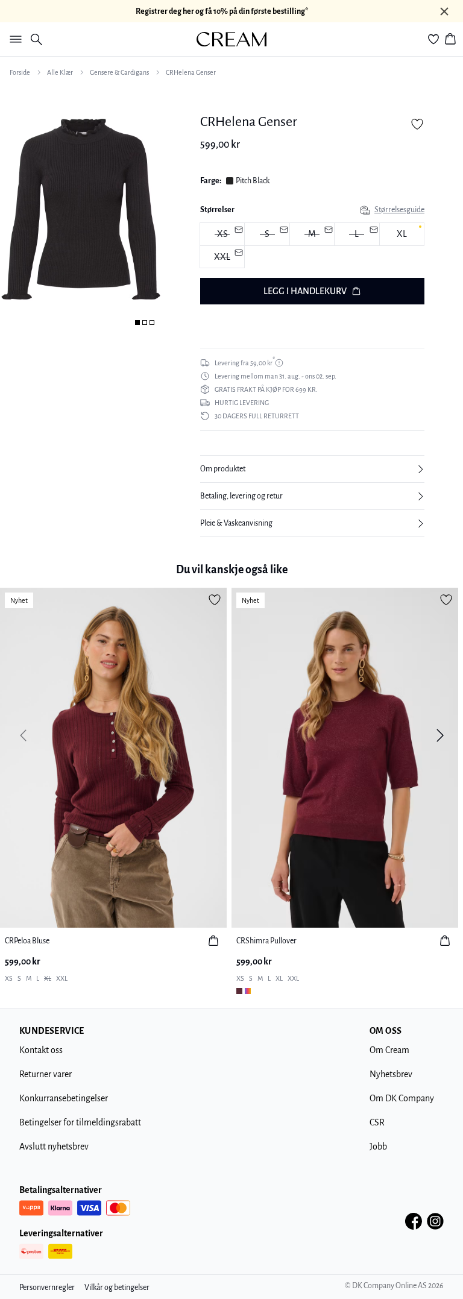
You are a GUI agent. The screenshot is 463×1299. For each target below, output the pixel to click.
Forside (20, 72)
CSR (377, 1122)
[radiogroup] (312, 245)
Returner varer (45, 1074)
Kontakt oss (41, 1050)
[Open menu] (13, 39)
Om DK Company (402, 1098)
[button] (312, 469)
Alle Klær (60, 72)
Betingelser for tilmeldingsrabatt (80, 1122)
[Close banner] (444, 11)
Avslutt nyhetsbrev (54, 1146)
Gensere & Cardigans (119, 72)
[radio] (402, 234)
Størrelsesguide (399, 210)
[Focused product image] (81, 209)
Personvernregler (47, 1287)
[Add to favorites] (417, 124)
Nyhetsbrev (391, 1074)
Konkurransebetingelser (63, 1098)
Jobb (378, 1146)
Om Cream (389, 1050)
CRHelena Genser (191, 72)
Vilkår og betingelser (117, 1287)
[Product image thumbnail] (137, 322)
